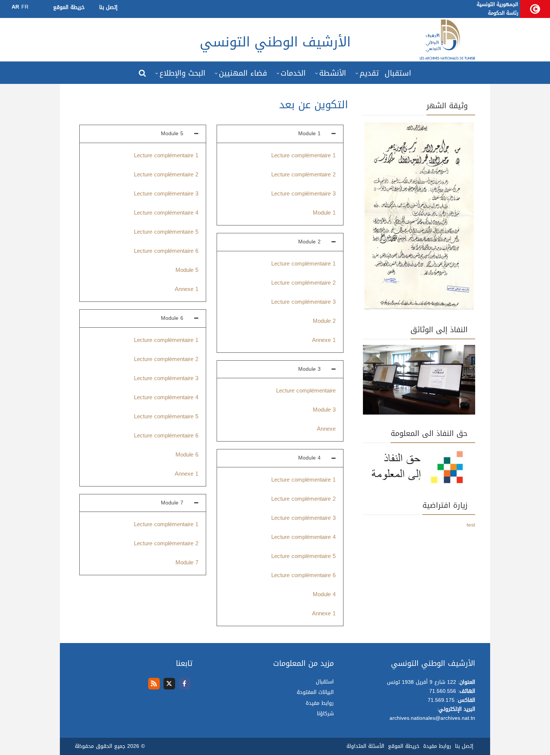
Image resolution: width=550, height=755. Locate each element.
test (471, 525)
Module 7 (186, 562)
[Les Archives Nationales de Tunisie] (447, 57)
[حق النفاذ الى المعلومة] (419, 468)
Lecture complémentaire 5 (303, 556)
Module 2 (324, 321)
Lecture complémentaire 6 (303, 575)
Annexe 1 (324, 340)
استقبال (398, 73)
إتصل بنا (108, 7)
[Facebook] (184, 683)
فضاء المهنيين (243, 73)
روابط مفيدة (320, 703)
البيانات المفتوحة (315, 692)
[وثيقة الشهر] (419, 217)
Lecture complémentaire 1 (303, 155)
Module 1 (324, 212)
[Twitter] (169, 683)
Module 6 (186, 454)
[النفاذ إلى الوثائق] (419, 380)
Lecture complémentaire (306, 390)
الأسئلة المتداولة (365, 746)
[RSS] (154, 683)
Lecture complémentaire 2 (303, 174)
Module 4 (324, 594)
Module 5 (186, 270)
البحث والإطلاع (182, 73)
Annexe (326, 429)
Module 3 (324, 409)
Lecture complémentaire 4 (303, 537)
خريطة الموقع (69, 7)
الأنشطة (332, 73)
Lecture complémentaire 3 (303, 193)
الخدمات (293, 73)
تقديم (369, 73)
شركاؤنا (325, 714)
